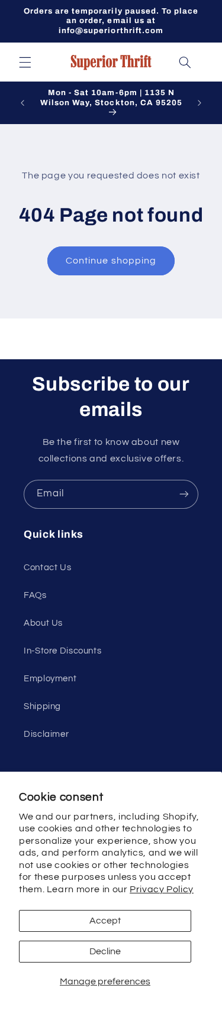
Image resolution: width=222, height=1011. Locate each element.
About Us (43, 623)
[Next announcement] (199, 103)
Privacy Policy (162, 889)
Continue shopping (111, 260)
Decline (105, 951)
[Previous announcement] (22, 103)
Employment (50, 678)
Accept (105, 920)
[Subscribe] (184, 494)
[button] (24, 62)
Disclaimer (46, 734)
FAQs (35, 595)
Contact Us (47, 567)
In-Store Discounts (62, 650)
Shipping (42, 706)
